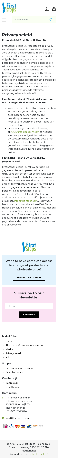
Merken (10, 349)
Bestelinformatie (15, 372)
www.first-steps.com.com (25, 132)
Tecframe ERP (40, 454)
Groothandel (13, 387)
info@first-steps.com (25, 201)
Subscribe (29, 314)
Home (9, 341)
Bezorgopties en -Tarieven (20, 368)
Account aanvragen (29, 277)
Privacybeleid (13, 353)
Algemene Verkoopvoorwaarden (24, 345)
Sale (8, 357)
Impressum (12, 383)
